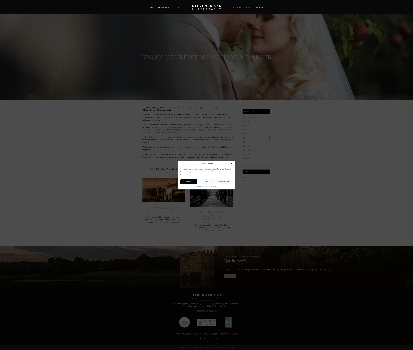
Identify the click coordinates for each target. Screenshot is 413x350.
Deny (206, 182)
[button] (231, 163)
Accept (188, 182)
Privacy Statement (210, 186)
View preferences (224, 182)
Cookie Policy (200, 186)
